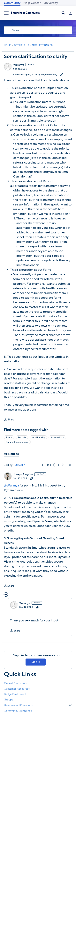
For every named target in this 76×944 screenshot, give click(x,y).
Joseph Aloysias (23, 474)
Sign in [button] (36, 662)
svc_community (49, 74)
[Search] (63, 13)
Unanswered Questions (38, 705)
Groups (8, 699)
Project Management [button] (17, 442)
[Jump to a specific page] (69, 465)
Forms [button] (9, 437)
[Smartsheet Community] (25, 13)
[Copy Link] (61, 74)
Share (9, 420)
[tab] (11, 454)
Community (12, 3)
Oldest (19, 465)
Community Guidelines (18, 711)
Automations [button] (57, 437)
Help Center (32, 3)
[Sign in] (70, 13)
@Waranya (11, 485)
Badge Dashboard (15, 694)
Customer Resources (17, 689)
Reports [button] (22, 437)
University (51, 3)
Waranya (18, 65)
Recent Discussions (15, 683)
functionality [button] (38, 437)
